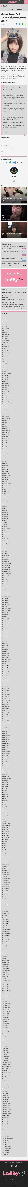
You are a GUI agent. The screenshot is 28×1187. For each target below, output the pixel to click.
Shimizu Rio (5, 925)
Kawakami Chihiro (6, 563)
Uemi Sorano (5, 1068)
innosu (14, 176)
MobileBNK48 (5, 704)
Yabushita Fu (5, 1091)
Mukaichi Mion (5, 719)
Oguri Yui (4, 804)
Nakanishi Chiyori (6, 757)
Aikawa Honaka (5, 318)
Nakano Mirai (5, 759)
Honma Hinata (5, 440)
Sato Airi (4, 896)
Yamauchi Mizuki (6, 1119)
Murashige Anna (6, 727)
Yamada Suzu (5, 1101)
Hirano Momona (6, 418)
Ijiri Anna (4, 461)
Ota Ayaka (4, 845)
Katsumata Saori (6, 555)
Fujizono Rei (5, 361)
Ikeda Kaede (5, 465)
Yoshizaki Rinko (5, 1152)
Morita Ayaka (5, 710)
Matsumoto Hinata (6, 659)
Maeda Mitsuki (5, 645)
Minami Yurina (5, 678)
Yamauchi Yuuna (6, 1124)
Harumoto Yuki (5, 391)
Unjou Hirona (5, 1076)
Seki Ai (3, 917)
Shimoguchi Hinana (6, 929)
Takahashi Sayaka (6, 991)
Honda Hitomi (5, 434)
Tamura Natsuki (5, 1019)
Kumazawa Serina (6, 620)
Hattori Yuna (5, 406)
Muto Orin (4, 731)
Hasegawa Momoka (6, 393)
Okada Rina (5, 813)
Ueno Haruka (5, 1070)
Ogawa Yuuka (5, 796)
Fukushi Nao (5, 371)
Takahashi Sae (5, 988)
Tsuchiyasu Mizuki (6, 1062)
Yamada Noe (5, 1099)
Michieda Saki (5, 671)
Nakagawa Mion (5, 745)
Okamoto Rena (5, 817)
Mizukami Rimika (6, 696)
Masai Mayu (5, 651)
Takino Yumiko (5, 1015)
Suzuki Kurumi (5, 974)
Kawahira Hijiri (5, 561)
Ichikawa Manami (6, 449)
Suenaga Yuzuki (5, 960)
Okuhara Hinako (6, 823)
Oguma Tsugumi (6, 802)
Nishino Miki (5, 780)
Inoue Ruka (4, 481)
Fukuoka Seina (5, 369)
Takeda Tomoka (5, 1005)
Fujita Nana (5, 357)
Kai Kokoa (4, 530)
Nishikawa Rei (5, 776)
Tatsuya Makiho (5, 1044)
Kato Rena (4, 547)
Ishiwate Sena (5, 500)
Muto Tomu (5, 733)
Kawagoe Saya (5, 557)
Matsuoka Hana (5, 665)
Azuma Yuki (5, 342)
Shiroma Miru (5, 943)
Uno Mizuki (4, 1079)
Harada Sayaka (5, 389)
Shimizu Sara (5, 927)
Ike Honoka (4, 463)
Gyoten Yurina (5, 383)
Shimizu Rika (5, 923)
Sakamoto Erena (6, 878)
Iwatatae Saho (5, 514)
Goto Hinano (5, 381)
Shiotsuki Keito (5, 939)
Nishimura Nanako (6, 778)
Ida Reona (4, 455)
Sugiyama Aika (5, 966)
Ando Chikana (5, 322)
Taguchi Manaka (6, 980)
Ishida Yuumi (5, 494)
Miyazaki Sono (5, 690)
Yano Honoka (5, 1128)
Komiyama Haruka (6, 608)
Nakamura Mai (5, 755)
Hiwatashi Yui (5, 428)
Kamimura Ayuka (6, 541)
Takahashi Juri (5, 986)
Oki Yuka (4, 821)
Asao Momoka (5, 340)
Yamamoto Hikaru (6, 1107)
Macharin (4, 641)
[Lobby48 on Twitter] (16, 1166)
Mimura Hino (5, 674)
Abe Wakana (5, 316)
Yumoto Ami (5, 1154)
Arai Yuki (4, 330)
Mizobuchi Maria (6, 694)
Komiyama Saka (6, 610)
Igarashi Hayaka (5, 457)
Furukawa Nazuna (6, 377)
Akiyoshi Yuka (5, 320)
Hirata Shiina (5, 422)
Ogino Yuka (5, 798)
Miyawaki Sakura (6, 686)
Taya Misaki (5, 1046)
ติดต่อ (13, 1162)
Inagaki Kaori (5, 477)
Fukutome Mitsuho (6, 373)
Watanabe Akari (5, 1085)
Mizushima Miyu (6, 700)
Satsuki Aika (5, 911)
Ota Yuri (4, 851)
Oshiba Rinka (5, 839)
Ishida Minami (5, 492)
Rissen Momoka (5, 864)
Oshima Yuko (5, 841)
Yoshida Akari (5, 1140)
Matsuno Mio (5, 663)
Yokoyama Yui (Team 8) (7, 1138)
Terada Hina (5, 1048)
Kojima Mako (5, 602)
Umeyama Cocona (6, 1074)
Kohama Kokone (6, 596)
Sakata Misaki (5, 890)
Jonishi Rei (4, 524)
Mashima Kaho (5, 653)
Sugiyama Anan (5, 968)
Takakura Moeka (6, 995)
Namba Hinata (5, 764)
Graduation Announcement (12, 148)
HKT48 (24, 265)
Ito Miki (4, 508)
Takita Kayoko (5, 1017)
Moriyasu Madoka (6, 712)
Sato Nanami (5, 907)
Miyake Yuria (5, 684)
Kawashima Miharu (6, 571)
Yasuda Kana (5, 1130)
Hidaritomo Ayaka (6, 414)
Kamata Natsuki (5, 534)
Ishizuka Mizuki (5, 504)
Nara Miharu (5, 768)
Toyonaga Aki (5, 1060)
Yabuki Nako (5, 1089)
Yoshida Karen (5, 1142)
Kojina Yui (4, 606)
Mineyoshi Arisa (5, 682)
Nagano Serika (5, 739)
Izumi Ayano (5, 518)
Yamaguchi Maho (6, 1103)
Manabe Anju (5, 649)
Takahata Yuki (5, 993)
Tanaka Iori (4, 1021)
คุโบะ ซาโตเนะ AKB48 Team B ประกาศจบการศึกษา (13, 234)
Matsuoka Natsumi (6, 667)
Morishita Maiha (6, 708)
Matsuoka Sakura (6, 669)
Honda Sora (5, 436)
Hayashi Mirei (5, 410)
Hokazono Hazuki (6, 430)
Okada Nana (5, 811)
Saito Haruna (5, 868)
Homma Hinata (5, 432)
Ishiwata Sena (5, 498)
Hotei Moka (4, 447)
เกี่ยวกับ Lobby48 (7, 1162)
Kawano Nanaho (6, 569)
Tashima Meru (5, 1042)
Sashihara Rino (5, 894)
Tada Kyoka (5, 978)
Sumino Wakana (6, 970)
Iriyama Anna (5, 485)
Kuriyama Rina (5, 629)
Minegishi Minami (6, 680)
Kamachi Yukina (6, 532)
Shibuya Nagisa (5, 919)
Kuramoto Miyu (5, 622)
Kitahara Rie (5, 579)
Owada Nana (5, 858)
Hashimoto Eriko (6, 397)
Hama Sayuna (5, 385)
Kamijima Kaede (6, 539)
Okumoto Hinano (6, 825)
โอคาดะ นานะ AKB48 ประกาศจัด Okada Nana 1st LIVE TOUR (13, 252)
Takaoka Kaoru (5, 1001)
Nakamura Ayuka (6, 753)
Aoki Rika (4, 324)
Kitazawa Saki (5, 586)
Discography (19, 9)
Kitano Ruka (5, 584)
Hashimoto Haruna (6, 399)
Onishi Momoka (5, 831)
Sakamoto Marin (6, 880)
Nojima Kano (5, 782)
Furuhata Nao (5, 375)
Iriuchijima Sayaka (6, 483)
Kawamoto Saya (6, 567)
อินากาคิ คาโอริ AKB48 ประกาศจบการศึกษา (12, 258)
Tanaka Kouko (5, 1023)
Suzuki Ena (4, 972)
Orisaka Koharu (5, 837)
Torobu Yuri (5, 1058)
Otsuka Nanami (5, 856)
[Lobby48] (14, 2)
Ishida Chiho (5, 489)
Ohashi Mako (5, 806)
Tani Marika (5, 1029)
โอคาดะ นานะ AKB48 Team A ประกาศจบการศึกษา (13, 199)
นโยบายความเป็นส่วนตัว (19, 1162)
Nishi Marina (5, 770)
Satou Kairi (4, 909)
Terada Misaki (5, 1050)
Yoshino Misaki (5, 1150)
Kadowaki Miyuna (6, 528)
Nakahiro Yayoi (5, 747)
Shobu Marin (5, 948)
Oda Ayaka (4, 790)
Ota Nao (4, 847)
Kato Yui (4, 549)
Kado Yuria (4, 526)
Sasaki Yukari (5, 892)
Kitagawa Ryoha (6, 575)
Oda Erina (4, 792)
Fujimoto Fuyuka (6, 352)
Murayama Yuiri (5, 729)
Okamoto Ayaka (6, 815)
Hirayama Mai (5, 426)
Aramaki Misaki (5, 334)
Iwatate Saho (5, 516)
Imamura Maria (5, 473)
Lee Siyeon (4, 639)
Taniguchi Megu (5, 1033)
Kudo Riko (4, 616)
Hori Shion (4, 444)
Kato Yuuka (4, 553)
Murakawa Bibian (6, 723)
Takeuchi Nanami (6, 1011)
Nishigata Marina (6, 772)
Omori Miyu (5, 829)
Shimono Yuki (5, 931)
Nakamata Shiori (6, 751)
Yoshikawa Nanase (6, 1148)
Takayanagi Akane (6, 1003)
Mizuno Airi (4, 698)
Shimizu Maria (5, 921)
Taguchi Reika (5, 982)
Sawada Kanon (5, 913)
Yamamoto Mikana (6, 1109)
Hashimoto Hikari (6, 402)
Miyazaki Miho (5, 688)
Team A (24, 248)
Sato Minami (5, 905)
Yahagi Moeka (5, 1093)
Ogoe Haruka (5, 800)
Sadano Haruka (5, 866)
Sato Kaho (4, 901)
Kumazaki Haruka (6, 618)
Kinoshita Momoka (6, 573)
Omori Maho (5, 827)
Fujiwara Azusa (5, 359)
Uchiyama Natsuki (6, 1066)
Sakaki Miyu (5, 876)
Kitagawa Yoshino (6, 577)
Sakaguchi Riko (5, 874)
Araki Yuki (4, 332)
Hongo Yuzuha (5, 438)
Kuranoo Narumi (6, 624)
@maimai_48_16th (16, 63)
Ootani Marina (5, 835)
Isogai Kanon (5, 506)
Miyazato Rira (5, 692)
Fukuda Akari (5, 365)
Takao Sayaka (5, 999)
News (5, 5)
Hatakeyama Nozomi (7, 404)
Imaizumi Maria (5, 471)
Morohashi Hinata (6, 714)
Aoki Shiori (4, 326)
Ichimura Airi (5, 453)
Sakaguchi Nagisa (6, 872)
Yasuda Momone (6, 1132)
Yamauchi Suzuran (6, 1121)
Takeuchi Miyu (5, 1009)
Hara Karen (4, 387)
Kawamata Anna (6, 565)
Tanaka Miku (5, 1027)
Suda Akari (4, 956)
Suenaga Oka (5, 958)
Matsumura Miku (6, 661)
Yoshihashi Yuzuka (6, 1146)
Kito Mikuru (5, 588)
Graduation (10, 9)
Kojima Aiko (5, 598)
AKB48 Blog (6, 137)
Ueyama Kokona (6, 1072)
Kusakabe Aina (5, 637)
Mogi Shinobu (5, 706)
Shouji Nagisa (5, 950)
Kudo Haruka (5, 614)
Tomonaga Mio (5, 1056)
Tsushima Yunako (6, 1064)
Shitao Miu (4, 946)
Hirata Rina (4, 420)
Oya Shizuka (5, 860)
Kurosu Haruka (5, 635)
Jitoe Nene (4, 522)
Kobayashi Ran (5, 594)
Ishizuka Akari (5, 502)
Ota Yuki (4, 849)
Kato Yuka (4, 551)
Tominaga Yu (5, 1054)
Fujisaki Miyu (5, 354)
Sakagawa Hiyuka (6, 870)
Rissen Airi (4, 862)
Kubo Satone (5, 612)
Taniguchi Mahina (6, 1031)
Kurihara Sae (5, 626)
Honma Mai (3, 154)
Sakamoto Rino (5, 884)
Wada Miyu (4, 1083)
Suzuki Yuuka (5, 976)
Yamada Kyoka (5, 1097)
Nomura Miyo (5, 784)
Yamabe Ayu (5, 1095)
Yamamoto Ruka (6, 1111)
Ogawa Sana (5, 794)
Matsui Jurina (5, 657)
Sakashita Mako (5, 888)
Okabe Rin (4, 809)
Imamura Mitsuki (6, 475)
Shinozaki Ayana (6, 933)
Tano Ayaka (5, 1036)
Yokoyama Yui (5, 1136)
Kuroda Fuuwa (5, 631)
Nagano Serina (5, 741)
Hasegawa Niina (5, 395)
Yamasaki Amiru (6, 1117)
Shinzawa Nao (5, 935)
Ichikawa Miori (5, 451)
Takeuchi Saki (5, 1013)
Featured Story (4, 148)
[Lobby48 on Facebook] (12, 1166)
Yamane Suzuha (5, 1115)
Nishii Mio (4, 774)
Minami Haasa (5, 676)
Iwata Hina (4, 510)
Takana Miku (5, 997)
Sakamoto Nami (6, 882)
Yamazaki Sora (5, 1126)
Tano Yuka (4, 1038)
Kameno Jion (5, 537)
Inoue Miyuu (5, 479)
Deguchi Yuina (5, 346)
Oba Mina (4, 788)
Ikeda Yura (4, 467)
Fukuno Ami (5, 367)
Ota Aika (4, 843)
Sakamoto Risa (5, 886)
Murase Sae (4, 725)
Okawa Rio (4, 819)
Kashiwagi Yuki (5, 543)
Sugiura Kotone (5, 964)
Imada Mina (5, 469)
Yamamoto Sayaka (6, 1113)
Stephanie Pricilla (6, 954)
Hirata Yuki (4, 424)
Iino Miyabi (4, 459)
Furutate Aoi (5, 379)
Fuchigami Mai (5, 350)
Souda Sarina (5, 952)
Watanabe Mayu (5, 1087)
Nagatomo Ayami (6, 743)
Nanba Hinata (5, 766)
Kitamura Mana (5, 581)
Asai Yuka (4, 338)
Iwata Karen (5, 512)
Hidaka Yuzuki (5, 412)
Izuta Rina (4, 520)
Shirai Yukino (5, 941)
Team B (24, 260)
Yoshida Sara (5, 1144)
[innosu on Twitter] (14, 181)
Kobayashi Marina (6, 592)
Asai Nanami (5, 336)
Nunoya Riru (5, 786)
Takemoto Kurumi (6, 1007)
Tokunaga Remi (5, 1052)
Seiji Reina (4, 915)
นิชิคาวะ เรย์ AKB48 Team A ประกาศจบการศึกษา (14, 213)
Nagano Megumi (6, 735)
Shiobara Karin (5, 937)
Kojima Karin (5, 600)
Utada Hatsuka (5, 1081)
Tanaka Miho (5, 1025)
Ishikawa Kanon (5, 496)
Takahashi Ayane (6, 984)
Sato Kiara (4, 903)
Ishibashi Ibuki (5, 487)
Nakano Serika (5, 761)
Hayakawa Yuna (5, 408)
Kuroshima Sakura (6, 633)
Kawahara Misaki (6, 559)
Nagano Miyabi (5, 737)
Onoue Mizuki (5, 833)
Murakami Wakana (6, 721)
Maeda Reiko (5, 647)
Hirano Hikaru (5, 416)
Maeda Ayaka (5, 643)
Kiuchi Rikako (5, 590)
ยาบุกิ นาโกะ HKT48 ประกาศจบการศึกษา (11, 263)
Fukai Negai (5, 363)
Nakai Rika (4, 749)
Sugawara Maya (5, 962)
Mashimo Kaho (5, 655)
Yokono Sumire (5, 1134)
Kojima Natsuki (5, 604)
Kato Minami (5, 545)
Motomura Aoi (5, 716)
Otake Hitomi (5, 854)
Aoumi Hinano (5, 328)
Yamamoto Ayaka (6, 1105)
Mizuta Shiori (5, 702)
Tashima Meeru (5, 1040)
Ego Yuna (4, 348)
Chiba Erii (4, 344)
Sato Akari (4, 898)
